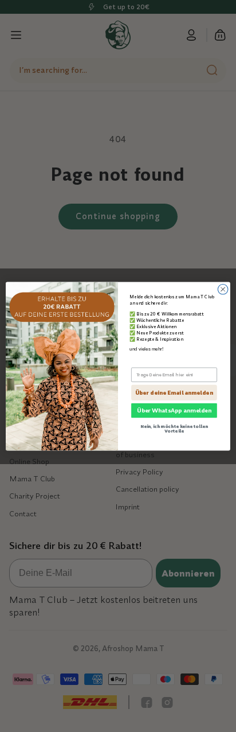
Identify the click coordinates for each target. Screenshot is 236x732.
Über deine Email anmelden (174, 392)
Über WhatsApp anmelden (174, 410)
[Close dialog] (223, 289)
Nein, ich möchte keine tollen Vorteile (174, 428)
